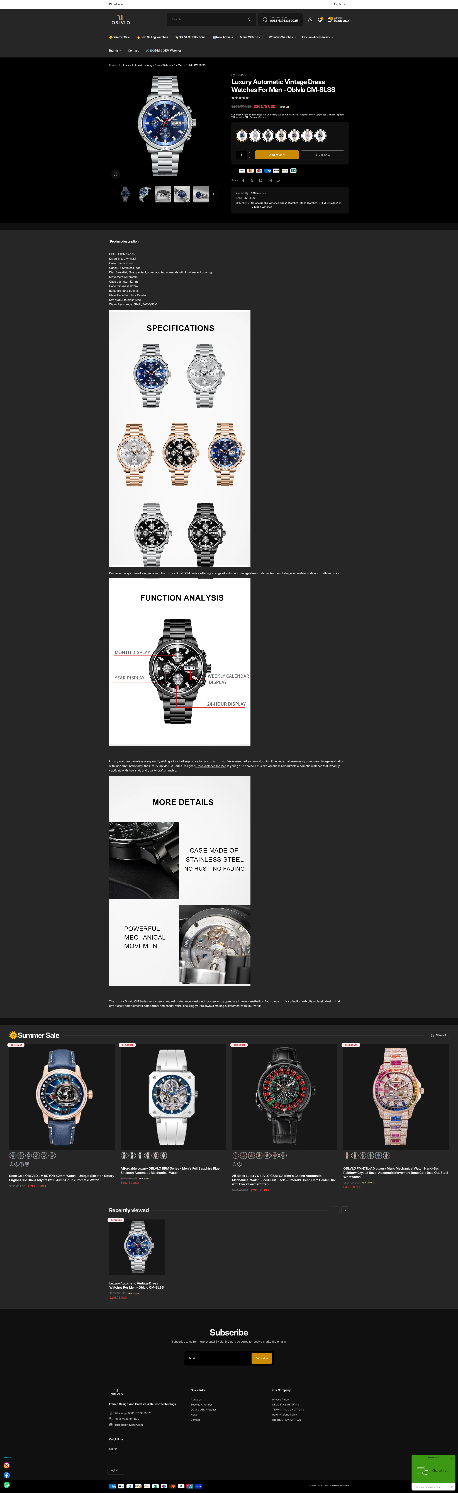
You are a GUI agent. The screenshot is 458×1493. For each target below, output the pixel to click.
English (338, 4)
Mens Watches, (309, 202)
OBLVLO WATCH (324, 1485)
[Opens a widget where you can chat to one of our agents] (433, 1472)
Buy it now (322, 155)
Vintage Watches (262, 206)
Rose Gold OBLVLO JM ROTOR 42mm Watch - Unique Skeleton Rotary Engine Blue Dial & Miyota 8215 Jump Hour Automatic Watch (61, 1178)
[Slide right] (213, 194)
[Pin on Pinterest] (260, 180)
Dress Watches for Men (210, 766)
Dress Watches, (289, 202)
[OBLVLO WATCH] (116, 1395)
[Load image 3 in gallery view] (163, 194)
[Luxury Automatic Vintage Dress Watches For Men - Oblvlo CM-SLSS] (137, 1268)
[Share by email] (269, 180)
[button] (338, 19)
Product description (124, 241)
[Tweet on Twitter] (252, 180)
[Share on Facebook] (243, 180)
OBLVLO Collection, (330, 202)
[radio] (242, 135)
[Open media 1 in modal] (163, 127)
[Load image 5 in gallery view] (201, 194)
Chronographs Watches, (265, 202)
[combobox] (211, 19)
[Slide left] (113, 194)
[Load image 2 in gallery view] (144, 194)
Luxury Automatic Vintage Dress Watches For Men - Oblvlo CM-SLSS (136, 1285)
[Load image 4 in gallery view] (182, 194)
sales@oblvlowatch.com (128, 1424)
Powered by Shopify (340, 1485)
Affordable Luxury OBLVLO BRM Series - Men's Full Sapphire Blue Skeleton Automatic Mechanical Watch (170, 1170)
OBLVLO (239, 75)
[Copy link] (279, 180)
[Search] (250, 19)
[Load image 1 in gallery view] (125, 194)
